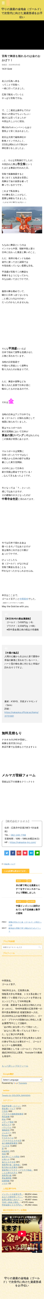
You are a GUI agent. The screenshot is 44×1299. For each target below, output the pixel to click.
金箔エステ (7, 1124)
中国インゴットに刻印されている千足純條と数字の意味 (28, 909)
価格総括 (6, 1130)
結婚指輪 (6, 1181)
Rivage (5, 1135)
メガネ (5, 1183)
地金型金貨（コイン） (11, 1106)
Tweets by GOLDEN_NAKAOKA (16, 1095)
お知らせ (6, 1159)
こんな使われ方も (9, 1172)
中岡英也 (23, 599)
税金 (4, 1119)
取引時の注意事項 (9, 1167)
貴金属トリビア (9, 864)
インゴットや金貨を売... (12, 1194)
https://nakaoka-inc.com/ (23, 842)
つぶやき (6, 1146)
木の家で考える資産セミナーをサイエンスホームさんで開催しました (28, 889)
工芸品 (5, 1111)
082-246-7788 (18, 835)
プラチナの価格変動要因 (12, 1114)
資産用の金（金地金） (11, 1164)
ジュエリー (7, 1132)
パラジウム (7, 1127)
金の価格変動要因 (9, 1143)
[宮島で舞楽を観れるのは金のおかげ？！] (31, 853)
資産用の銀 (7, 1175)
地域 (4, 1154)
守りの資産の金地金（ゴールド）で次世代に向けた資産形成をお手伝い (22, 13)
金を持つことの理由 (10, 1156)
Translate (22, 1083)
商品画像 (6, 1116)
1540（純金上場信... (11, 1202)
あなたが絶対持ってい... (12, 1197)
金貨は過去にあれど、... (12, 1199)
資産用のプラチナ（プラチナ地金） (17, 1170)
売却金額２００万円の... (12, 1205)
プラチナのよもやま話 (11, 1140)
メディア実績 (8, 1122)
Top (42, 1297)
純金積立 (6, 1151)
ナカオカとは (8, 1138)
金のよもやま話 (9, 1162)
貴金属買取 (7, 1178)
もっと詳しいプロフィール (15, 1066)
